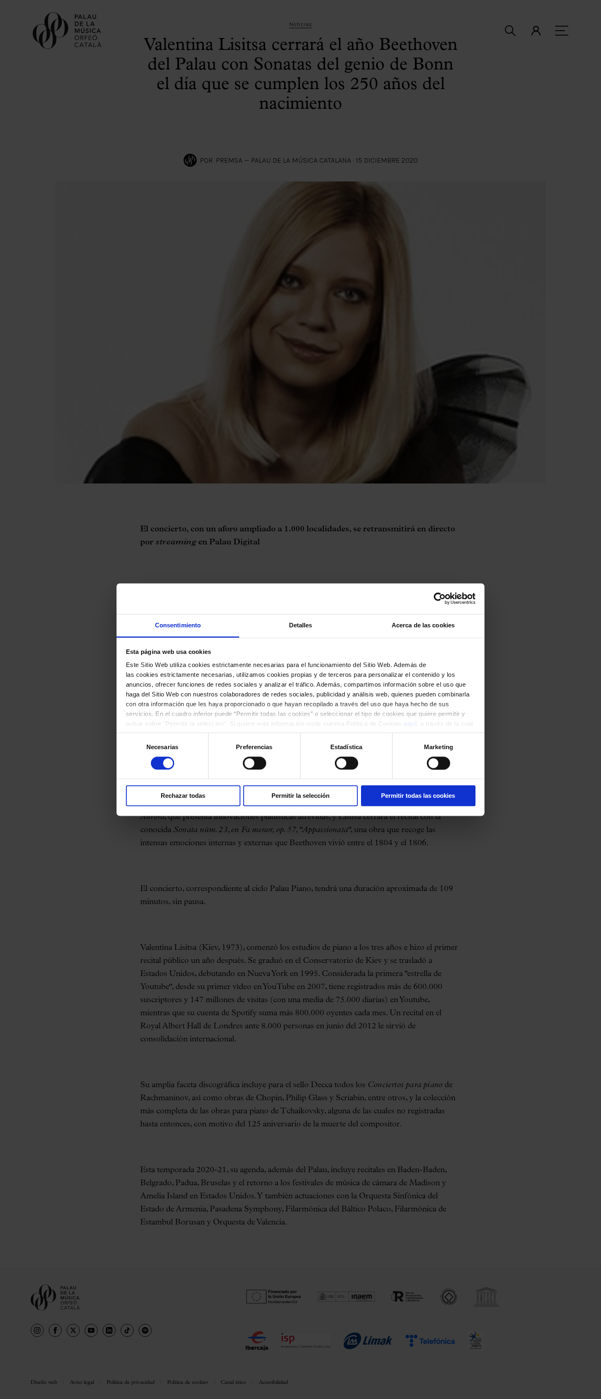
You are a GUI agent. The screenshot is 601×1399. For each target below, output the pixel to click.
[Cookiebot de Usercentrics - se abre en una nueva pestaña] (439, 598)
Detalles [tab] (300, 625)
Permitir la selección (300, 795)
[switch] (254, 763)
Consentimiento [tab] (178, 625)
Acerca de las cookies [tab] (423, 625)
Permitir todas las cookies (418, 795)
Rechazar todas (183, 795)
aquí (410, 723)
